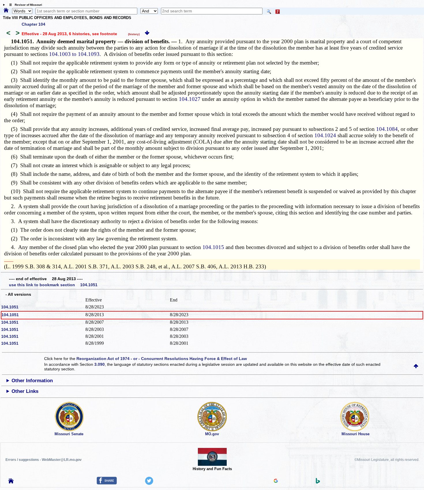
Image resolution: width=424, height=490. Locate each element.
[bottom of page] (147, 33)
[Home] (6, 11)
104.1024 (325, 135)
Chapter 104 (33, 24)
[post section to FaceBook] (107, 483)
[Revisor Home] (11, 482)
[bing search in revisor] (318, 482)
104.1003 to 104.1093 (74, 54)
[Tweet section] (149, 483)
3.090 (99, 364)
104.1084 (387, 129)
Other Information (32, 380)
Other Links (25, 391)
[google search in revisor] (276, 481)
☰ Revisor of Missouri (24, 4)
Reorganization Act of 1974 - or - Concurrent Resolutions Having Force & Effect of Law (161, 358)
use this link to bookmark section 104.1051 (53, 284)
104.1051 (9, 307)
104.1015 (213, 247)
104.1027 (189, 99)
